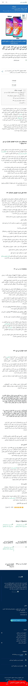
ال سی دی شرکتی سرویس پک (15, 400)
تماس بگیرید (12, 498)
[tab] (14, 80)
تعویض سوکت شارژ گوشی (21, 641)
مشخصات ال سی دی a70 (18, 98)
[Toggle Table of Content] (23, 90)
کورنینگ (10, 328)
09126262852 (22, 614)
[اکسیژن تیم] (23, 2)
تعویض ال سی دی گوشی (15, 72)
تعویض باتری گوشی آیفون (21, 637)
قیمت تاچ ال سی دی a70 (18, 100)
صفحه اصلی (8, 679)
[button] (17, 683)
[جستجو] (6, 2)
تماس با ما (20, 679)
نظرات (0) (14, 85)
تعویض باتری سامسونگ (21, 635)
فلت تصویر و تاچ (5, 256)
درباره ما (14, 679)
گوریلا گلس (7, 324)
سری (20, 114)
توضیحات (14, 80)
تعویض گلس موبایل (22, 643)
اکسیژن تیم (21, 103)
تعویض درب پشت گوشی (21, 639)
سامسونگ (20, 118)
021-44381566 (22, 612)
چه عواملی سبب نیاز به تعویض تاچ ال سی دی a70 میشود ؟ (14, 93)
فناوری (8, 357)
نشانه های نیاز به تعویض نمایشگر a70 (16, 96)
